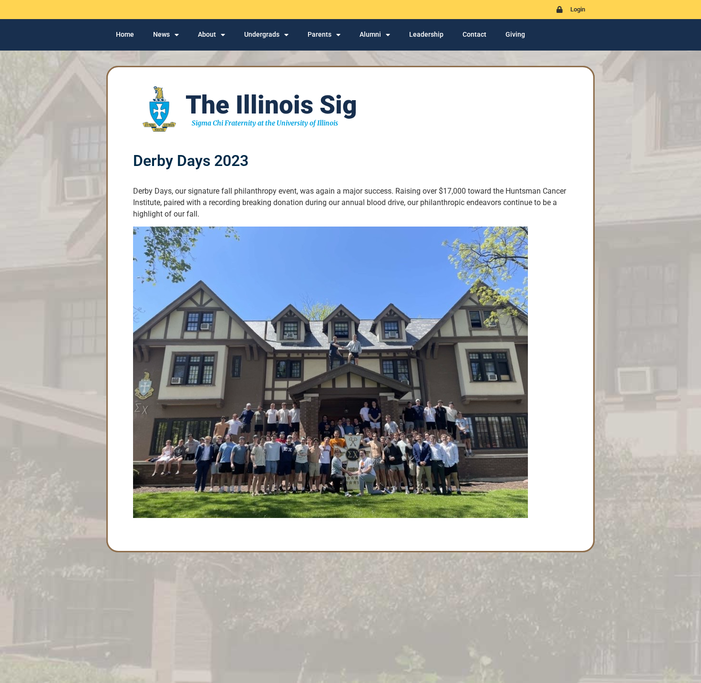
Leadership (426, 35)
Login (577, 9)
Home (125, 35)
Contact (474, 35)
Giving (515, 35)
